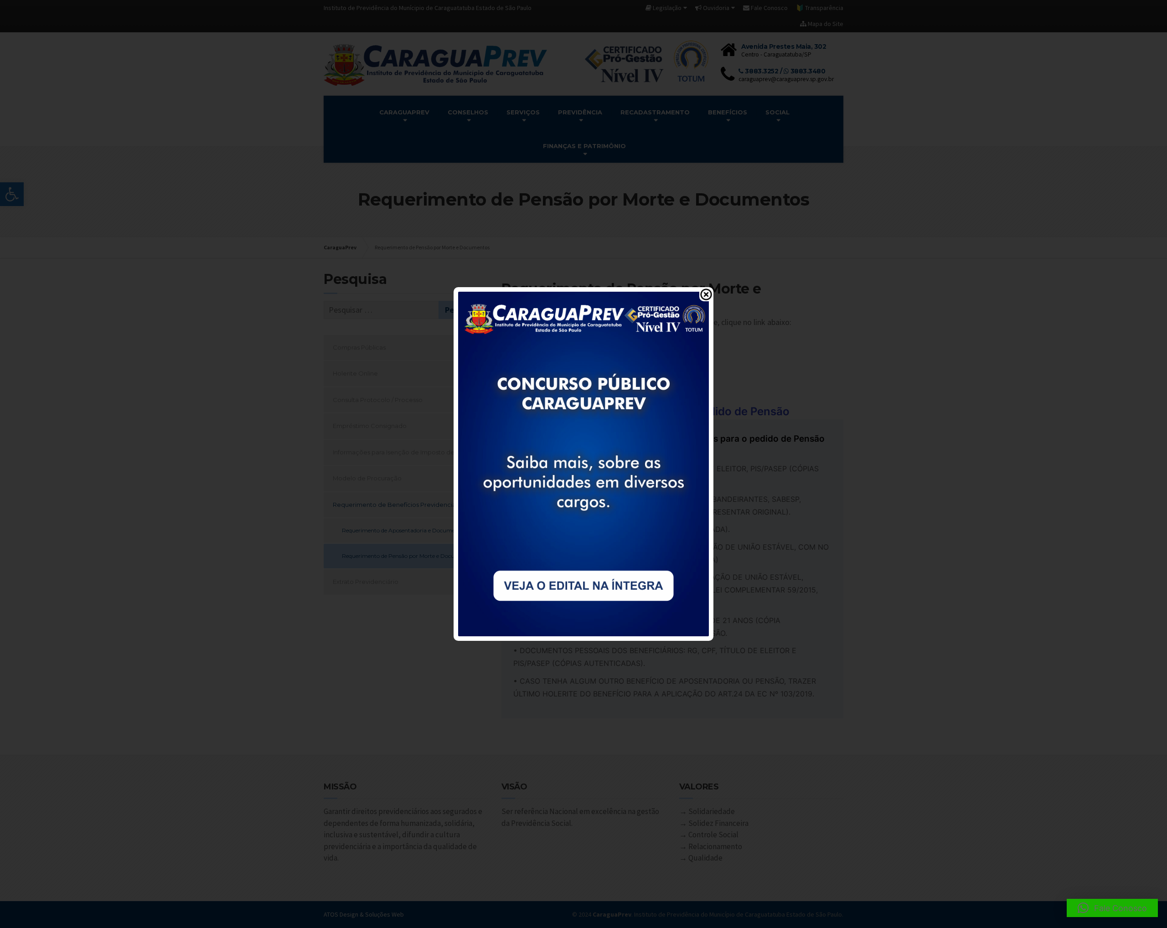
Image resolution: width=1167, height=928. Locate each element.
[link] (583, 463)
